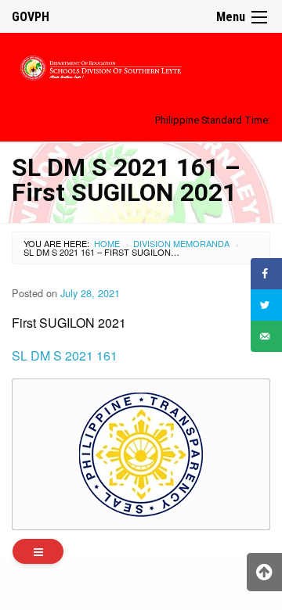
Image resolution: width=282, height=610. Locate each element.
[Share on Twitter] (266, 305)
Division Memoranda (181, 243)
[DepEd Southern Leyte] (141, 65)
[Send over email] (266, 336)
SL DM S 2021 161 (65, 355)
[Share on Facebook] (266, 273)
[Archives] (38, 551)
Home (107, 243)
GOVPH (30, 16)
